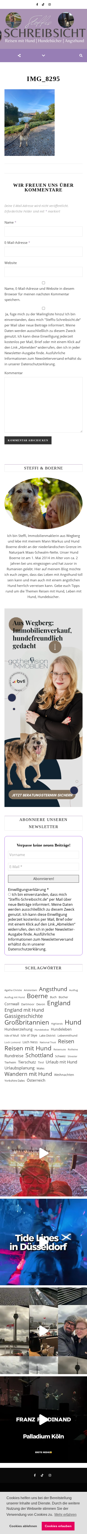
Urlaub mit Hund (61, 1062)
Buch (53, 997)
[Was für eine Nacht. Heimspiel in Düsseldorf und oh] (43, 1153)
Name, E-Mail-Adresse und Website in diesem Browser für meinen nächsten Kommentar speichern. (39, 294)
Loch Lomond (12, 1042)
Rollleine (73, 1049)
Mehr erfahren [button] (65, 1514)
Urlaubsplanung (19, 1068)
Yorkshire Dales (14, 1081)
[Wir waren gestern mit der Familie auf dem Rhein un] (43, 1331)
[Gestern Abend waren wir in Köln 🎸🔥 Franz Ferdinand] (43, 1419)
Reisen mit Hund (28, 1048)
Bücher (63, 997)
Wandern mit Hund (28, 1074)
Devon (40, 1004)
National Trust (48, 1042)
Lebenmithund (67, 1035)
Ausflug (73, 990)
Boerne (37, 996)
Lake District (47, 1035)
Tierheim (10, 1062)
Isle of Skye (29, 1035)
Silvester (72, 1056)
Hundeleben (61, 1029)
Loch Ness (30, 1042)
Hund (73, 1022)
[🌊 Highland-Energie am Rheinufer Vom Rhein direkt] (43, 1242)
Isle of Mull (11, 1035)
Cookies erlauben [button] (58, 1526)
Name (10, 222)
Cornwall (11, 1003)
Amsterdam (30, 990)
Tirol (41, 1062)
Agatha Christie (13, 990)
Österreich (36, 1080)
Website (10, 262)
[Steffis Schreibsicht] (43, 29)
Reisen (66, 1041)
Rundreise (13, 1055)
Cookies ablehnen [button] (23, 1526)
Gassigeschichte (23, 1016)
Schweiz (60, 1056)
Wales (40, 1068)
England (58, 1003)
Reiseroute (60, 1049)
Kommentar (13, 373)
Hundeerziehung (18, 1029)
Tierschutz (27, 1062)
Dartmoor (27, 1004)
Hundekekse (42, 1029)
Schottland (39, 1055)
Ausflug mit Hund (14, 997)
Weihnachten (64, 1075)
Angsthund (53, 989)
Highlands (57, 1023)
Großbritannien (26, 1022)
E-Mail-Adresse (17, 242)
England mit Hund (24, 1010)
